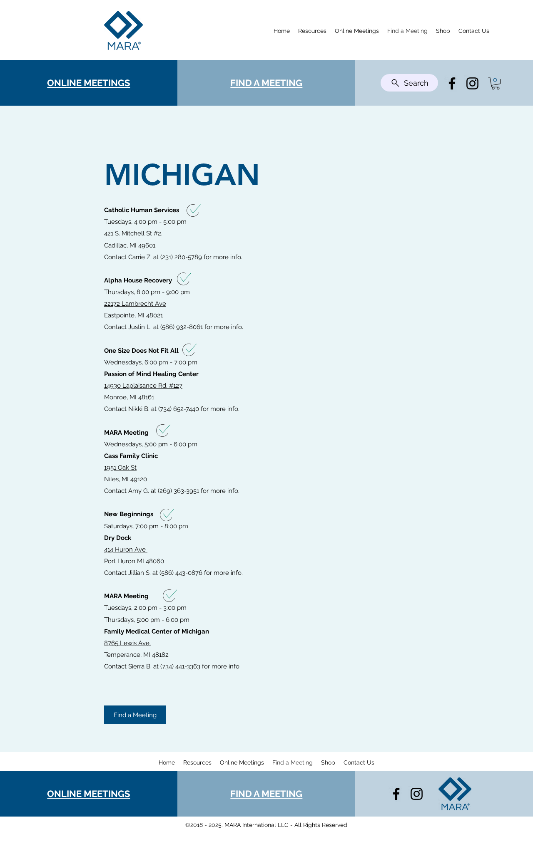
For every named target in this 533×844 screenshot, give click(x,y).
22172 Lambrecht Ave (135, 303)
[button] (495, 83)
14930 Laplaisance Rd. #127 (143, 385)
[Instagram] (472, 83)
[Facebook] (452, 83)
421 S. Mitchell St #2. (133, 233)
